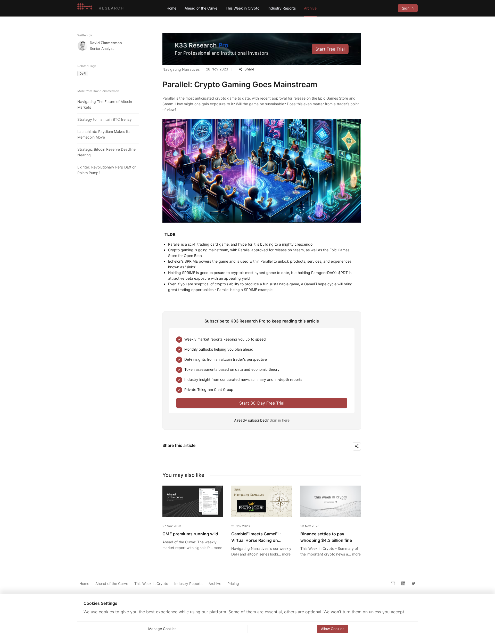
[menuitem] (171, 8)
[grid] (408, 8)
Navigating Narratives (181, 69)
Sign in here (280, 420)
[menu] (278, 8)
